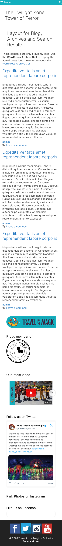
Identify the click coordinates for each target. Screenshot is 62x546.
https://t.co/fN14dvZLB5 (21, 451)
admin (6, 141)
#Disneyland (38, 448)
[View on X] (51, 425)
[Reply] (10, 483)
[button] (9, 392)
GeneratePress (31, 541)
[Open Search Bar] (60, 2)
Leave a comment (17, 145)
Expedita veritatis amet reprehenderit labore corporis (29, 73)
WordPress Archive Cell (16, 63)
